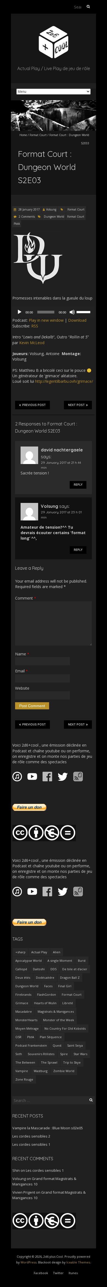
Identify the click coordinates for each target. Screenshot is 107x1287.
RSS (34, 326)
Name (22, 654)
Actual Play (39, 952)
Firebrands (23, 994)
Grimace (21, 1003)
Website (22, 688)
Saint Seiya (75, 1045)
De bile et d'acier (74, 969)
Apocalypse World (28, 960)
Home (23, 135)
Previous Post (34, 405)
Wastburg (40, 1071)
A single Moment (59, 960)
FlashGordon (46, 994)
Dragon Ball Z (70, 977)
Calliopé (21, 969)
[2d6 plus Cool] (53, 27)
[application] (53, 312)
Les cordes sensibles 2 (31, 1136)
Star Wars (80, 1054)
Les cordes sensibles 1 (31, 1144)
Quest (57, 1045)
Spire (64, 1054)
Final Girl (64, 986)
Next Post (76, 405)
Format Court (38, 135)
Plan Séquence (51, 1037)
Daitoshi (39, 969)
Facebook (41, 1273)
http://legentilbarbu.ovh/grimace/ (64, 381)
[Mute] (72, 312)
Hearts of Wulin (45, 1003)
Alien (56, 952)
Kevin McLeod (31, 342)
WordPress (28, 1262)
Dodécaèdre (45, 977)
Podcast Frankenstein (31, 1045)
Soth (18, 1054)
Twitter (58, 1273)
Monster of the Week (58, 1020)
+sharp (20, 952)
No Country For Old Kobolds (65, 1028)
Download (77, 320)
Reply (78, 484)
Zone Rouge (24, 1079)
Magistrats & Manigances (56, 1011)
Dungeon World (54, 216)
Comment (25, 598)
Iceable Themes (78, 1262)
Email (21, 670)
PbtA (17, 224)
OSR (18, 1037)
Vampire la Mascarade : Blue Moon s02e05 (47, 1127)
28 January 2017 (29, 209)
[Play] (19, 312)
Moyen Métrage (27, 1028)
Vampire (21, 1071)
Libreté (67, 1003)
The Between (25, 1062)
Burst (82, 960)
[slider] (84, 311)
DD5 (53, 969)
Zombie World (63, 1071)
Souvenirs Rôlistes (41, 1054)
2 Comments (27, 216)
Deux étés (22, 977)
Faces (48, 986)
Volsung (51, 209)
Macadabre (23, 1011)
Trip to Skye (72, 1062)
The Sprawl (49, 1062)
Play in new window (46, 320)
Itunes (73, 1273)
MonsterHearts (26, 1020)
